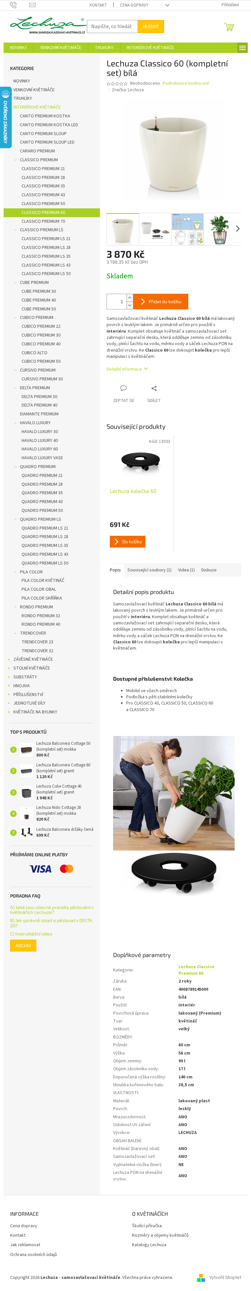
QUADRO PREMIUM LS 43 (45, 554)
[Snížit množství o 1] (129, 305)
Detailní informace (124, 369)
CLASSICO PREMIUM (39, 160)
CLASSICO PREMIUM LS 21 (46, 239)
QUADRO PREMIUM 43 (42, 501)
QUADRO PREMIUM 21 (42, 475)
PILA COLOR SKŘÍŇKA (42, 598)
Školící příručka (147, 1226)
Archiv (23, 945)
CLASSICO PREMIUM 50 (43, 204)
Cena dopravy (134, 5)
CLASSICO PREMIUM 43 (43, 195)
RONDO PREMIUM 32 (41, 616)
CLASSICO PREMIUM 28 (43, 177)
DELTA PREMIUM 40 (39, 405)
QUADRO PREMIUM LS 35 (45, 545)
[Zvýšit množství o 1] (129, 298)
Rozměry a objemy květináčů (160, 1235)
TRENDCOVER (33, 633)
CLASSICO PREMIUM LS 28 (46, 247)
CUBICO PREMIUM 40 (41, 344)
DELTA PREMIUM (35, 388)
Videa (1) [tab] (186, 570)
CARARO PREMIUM (37, 151)
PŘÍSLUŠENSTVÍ (28, 694)
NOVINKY (21, 81)
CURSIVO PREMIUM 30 (42, 379)
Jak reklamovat (25, 1245)
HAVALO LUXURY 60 (40, 449)
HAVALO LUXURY (35, 423)
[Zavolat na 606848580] (19, 5)
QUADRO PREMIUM (38, 466)
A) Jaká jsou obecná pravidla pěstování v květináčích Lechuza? (51, 910)
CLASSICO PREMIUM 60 (43, 212)
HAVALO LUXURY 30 (40, 431)
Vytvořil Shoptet (225, 1277)
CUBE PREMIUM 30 (39, 291)
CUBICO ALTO (34, 353)
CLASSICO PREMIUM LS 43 (46, 265)
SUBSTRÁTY (25, 677)
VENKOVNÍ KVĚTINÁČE (34, 90)
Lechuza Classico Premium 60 (196, 970)
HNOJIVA (21, 686)
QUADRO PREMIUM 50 (42, 510)
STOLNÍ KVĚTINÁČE (31, 668)
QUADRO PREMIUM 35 (42, 493)
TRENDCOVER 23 (37, 642)
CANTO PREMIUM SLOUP (43, 134)
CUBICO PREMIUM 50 (41, 361)
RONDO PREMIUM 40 (41, 624)
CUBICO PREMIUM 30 (41, 335)
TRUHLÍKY (22, 98)
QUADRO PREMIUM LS (40, 519)
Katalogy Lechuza (149, 1245)
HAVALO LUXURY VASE (42, 458)
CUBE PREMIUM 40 (39, 300)
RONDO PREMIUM (36, 607)
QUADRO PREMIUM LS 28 (45, 536)
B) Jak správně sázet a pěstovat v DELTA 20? (51, 923)
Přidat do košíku (165, 301)
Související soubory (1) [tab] (149, 570)
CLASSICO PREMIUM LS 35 (46, 256)
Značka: (128, 90)
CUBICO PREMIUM (36, 317)
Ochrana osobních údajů (33, 1255)
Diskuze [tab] (209, 570)
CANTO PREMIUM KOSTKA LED (49, 125)
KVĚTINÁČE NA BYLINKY (35, 712)
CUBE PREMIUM (34, 282)
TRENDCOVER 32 (37, 651)
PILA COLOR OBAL (39, 589)
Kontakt (98, 5)
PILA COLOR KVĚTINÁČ (43, 580)
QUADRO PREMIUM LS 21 (45, 528)
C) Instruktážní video (31, 933)
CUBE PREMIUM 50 (39, 309)
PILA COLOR (31, 572)
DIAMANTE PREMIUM (39, 414)
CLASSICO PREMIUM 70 (43, 221)
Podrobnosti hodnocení (186, 83)
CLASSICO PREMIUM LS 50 (46, 273)
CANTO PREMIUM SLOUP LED (47, 142)
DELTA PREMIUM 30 (39, 396)
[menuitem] (18, 48)
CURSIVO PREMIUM (38, 370)
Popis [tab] (115, 570)
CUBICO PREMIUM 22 (41, 326)
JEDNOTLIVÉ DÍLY (29, 703)
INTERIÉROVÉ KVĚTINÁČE (37, 107)
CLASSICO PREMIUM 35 (43, 186)
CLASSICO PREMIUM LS (41, 230)
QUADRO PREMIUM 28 (42, 484)
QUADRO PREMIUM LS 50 (45, 563)
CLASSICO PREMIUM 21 (43, 169)
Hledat (151, 26)
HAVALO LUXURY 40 (40, 440)
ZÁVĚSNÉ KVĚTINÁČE (33, 659)
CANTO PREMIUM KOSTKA (45, 116)
